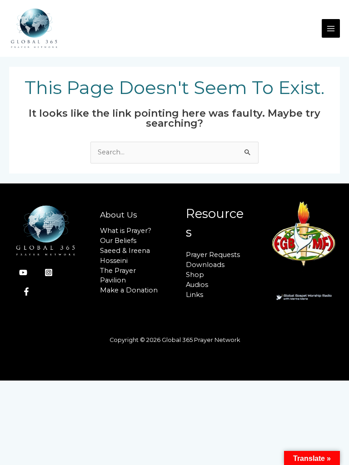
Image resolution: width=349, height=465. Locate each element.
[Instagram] (48, 272)
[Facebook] (26, 291)
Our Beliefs (118, 241)
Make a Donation (129, 290)
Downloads (205, 265)
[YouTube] (23, 272)
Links (194, 295)
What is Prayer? (125, 231)
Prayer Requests (213, 255)
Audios (197, 285)
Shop (195, 275)
